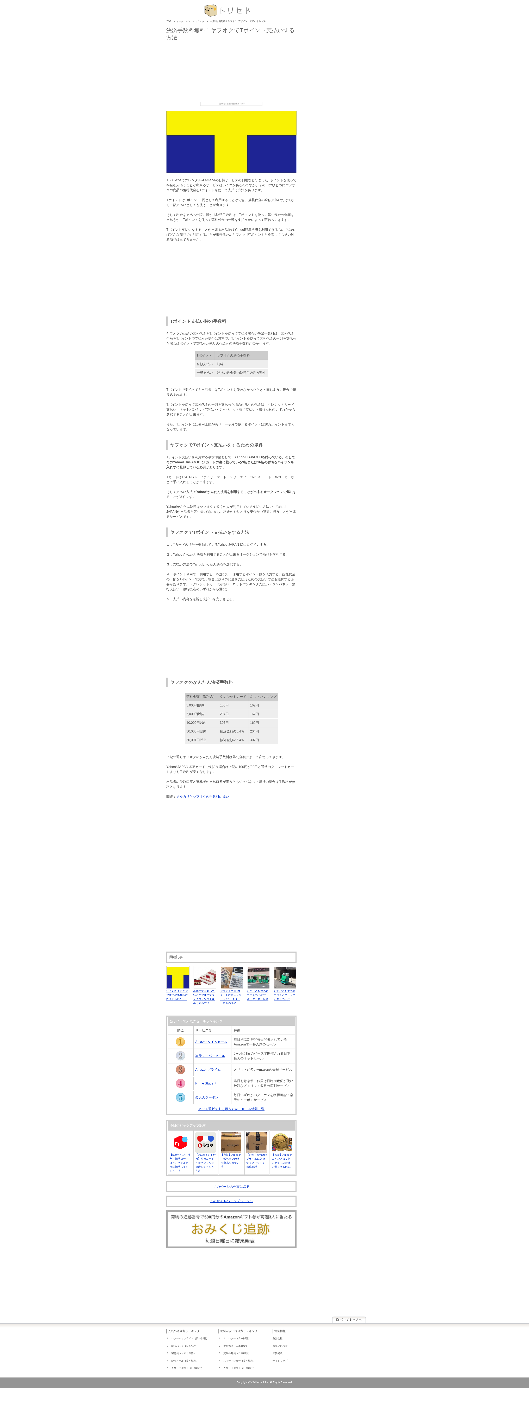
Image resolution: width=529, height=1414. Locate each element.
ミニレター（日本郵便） (237, 1338)
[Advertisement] (231, 71)
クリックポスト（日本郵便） (187, 1368)
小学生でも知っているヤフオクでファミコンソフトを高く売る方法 (204, 997)
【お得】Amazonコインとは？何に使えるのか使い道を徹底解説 (282, 1160)
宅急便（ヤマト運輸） (183, 1353)
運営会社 (277, 1338)
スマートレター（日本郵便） (239, 1360)
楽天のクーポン (206, 1097)
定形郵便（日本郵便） (235, 1345)
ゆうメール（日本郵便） (185, 1360)
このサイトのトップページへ (231, 1201)
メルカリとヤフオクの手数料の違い (202, 796)
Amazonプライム (208, 1069)
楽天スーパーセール (210, 1056)
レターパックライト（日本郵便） (190, 1338)
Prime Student (205, 1083)
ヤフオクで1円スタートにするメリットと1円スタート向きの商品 (231, 997)
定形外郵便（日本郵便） (237, 1353)
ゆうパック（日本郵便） (185, 1345)
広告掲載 (277, 1353)
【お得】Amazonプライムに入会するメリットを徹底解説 (256, 1160)
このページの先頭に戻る (231, 1186)
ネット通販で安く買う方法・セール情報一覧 (231, 1109)
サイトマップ (280, 1360)
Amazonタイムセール (211, 1042)
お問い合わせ (280, 1345)
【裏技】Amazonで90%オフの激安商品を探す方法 (231, 1160)
